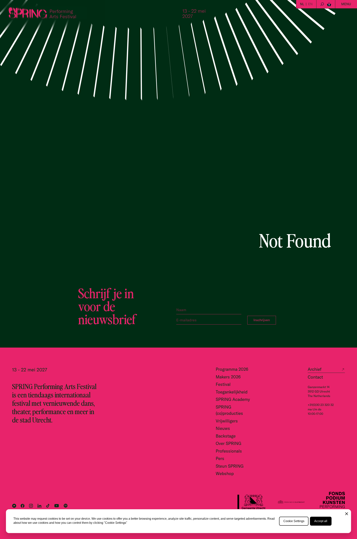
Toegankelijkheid (231, 392)
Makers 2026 (228, 377)
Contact (315, 377)
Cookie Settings (293, 521)
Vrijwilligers (227, 421)
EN (310, 4)
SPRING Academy (233, 399)
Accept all (320, 521)
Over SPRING (228, 443)
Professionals (229, 451)
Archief (314, 369)
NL (302, 4)
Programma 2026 (232, 369)
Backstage (226, 436)
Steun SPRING (230, 466)
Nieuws (223, 428)
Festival (223, 384)
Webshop (225, 473)
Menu (346, 4)
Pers (220, 458)
